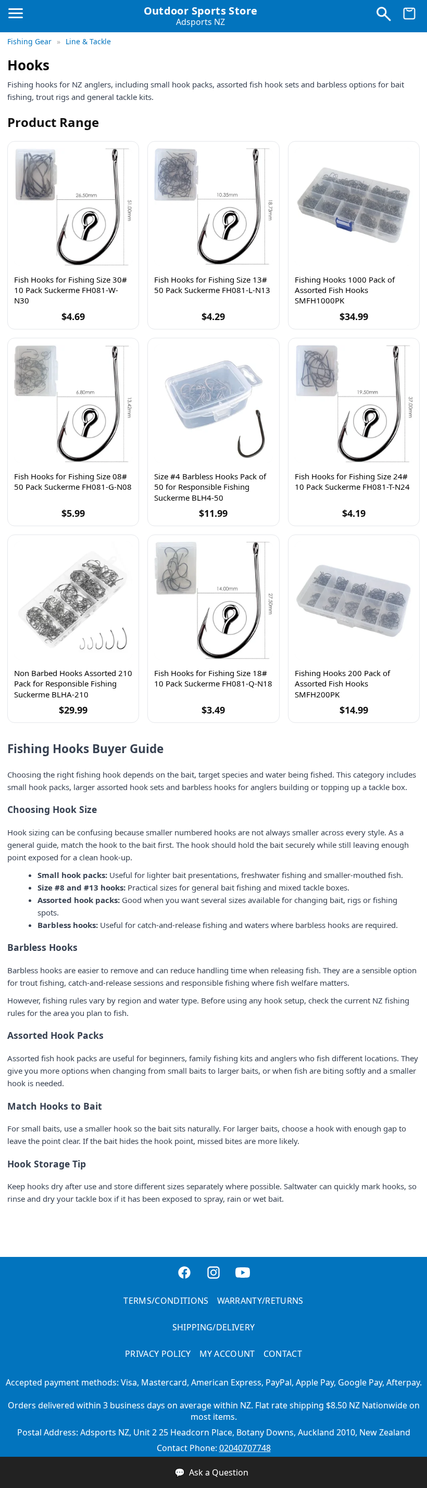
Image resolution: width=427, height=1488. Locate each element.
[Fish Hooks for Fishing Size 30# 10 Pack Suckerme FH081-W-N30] (73, 207)
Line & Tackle (88, 41)
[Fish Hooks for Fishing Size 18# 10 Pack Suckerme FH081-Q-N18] (213, 600)
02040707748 (245, 1448)
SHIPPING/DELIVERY (213, 1327)
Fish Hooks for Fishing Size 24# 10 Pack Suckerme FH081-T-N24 (352, 481)
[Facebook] (184, 1273)
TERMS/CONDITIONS (165, 1300)
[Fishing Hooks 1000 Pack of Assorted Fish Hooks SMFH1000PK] (354, 207)
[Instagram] (213, 1273)
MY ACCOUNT (227, 1353)
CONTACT (282, 1353)
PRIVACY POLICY (158, 1353)
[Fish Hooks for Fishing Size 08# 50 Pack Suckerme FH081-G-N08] (73, 404)
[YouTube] (242, 1273)
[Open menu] (17, 17)
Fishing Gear (30, 41)
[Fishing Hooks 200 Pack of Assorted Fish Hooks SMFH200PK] (354, 600)
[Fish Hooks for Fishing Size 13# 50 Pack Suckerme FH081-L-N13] (213, 207)
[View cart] (409, 16)
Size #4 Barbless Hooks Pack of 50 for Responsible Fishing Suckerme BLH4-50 (210, 487)
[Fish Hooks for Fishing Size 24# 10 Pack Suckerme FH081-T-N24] (354, 404)
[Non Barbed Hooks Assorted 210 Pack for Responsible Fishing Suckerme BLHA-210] (73, 600)
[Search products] (383, 16)
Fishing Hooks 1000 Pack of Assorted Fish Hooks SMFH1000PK (345, 290)
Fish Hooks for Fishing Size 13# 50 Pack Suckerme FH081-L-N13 (212, 284)
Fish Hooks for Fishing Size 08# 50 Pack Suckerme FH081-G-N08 (73, 481)
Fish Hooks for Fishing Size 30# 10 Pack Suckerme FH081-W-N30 (70, 290)
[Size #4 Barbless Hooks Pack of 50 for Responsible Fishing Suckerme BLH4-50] (213, 404)
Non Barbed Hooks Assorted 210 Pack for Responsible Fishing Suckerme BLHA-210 (73, 684)
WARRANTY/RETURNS (260, 1300)
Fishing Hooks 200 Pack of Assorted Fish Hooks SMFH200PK (342, 684)
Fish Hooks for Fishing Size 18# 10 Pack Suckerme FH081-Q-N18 (213, 678)
